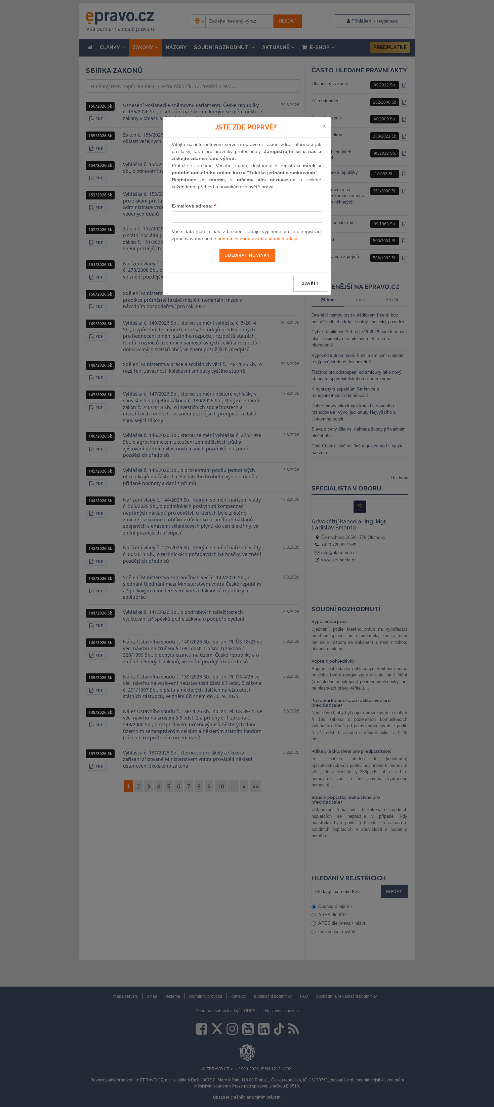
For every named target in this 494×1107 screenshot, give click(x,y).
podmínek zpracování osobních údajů (257, 238)
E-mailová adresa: (194, 206)
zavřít (310, 283)
